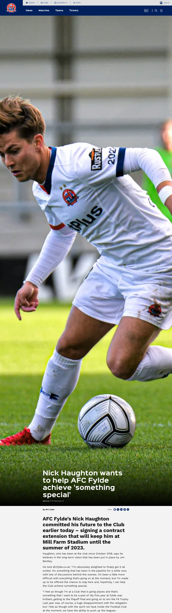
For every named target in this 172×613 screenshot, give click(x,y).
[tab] (30, 3)
